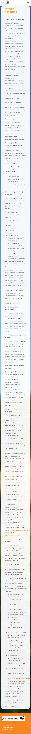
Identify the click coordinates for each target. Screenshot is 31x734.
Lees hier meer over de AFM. (9, 722)
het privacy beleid (15, 402)
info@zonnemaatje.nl (11, 479)
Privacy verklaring (6, 725)
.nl (21, 125)
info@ (11, 125)
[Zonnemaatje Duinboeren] (6, 2)
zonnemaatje (16, 125)
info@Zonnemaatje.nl (11, 303)
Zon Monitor (9, 729)
